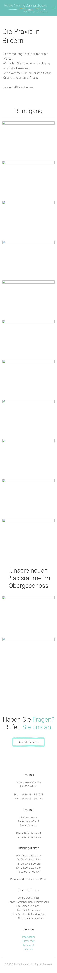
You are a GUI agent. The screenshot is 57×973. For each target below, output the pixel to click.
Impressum (28, 937)
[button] (53, 8)
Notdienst (28, 945)
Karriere (28, 949)
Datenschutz (28, 941)
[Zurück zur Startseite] (26, 8)
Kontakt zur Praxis (28, 742)
